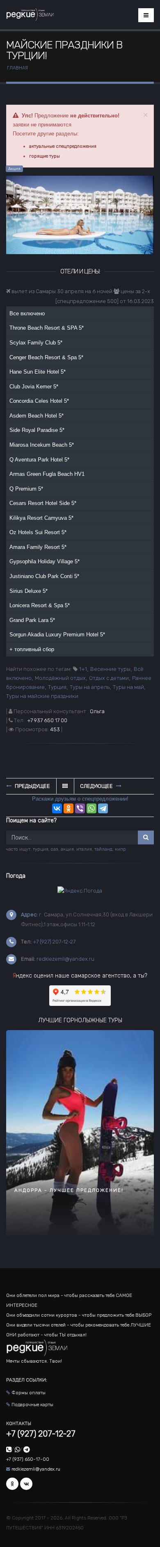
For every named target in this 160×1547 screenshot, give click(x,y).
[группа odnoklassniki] (12, 1484)
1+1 (83, 669)
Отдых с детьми (109, 678)
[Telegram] (103, 808)
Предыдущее (32, 786)
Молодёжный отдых (60, 678)
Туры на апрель (90, 687)
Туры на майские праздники (42, 696)
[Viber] (80, 808)
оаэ (54, 849)
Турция (57, 687)
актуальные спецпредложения (62, 146)
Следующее (97, 786)
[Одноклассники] (68, 808)
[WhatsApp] (91, 808)
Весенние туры (110, 669)
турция (40, 849)
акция (67, 849)
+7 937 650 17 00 (47, 720)
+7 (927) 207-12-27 (54, 942)
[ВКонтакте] (57, 808)
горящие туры (44, 156)
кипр (120, 849)
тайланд (103, 849)
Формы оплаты (28, 1393)
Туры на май (128, 687)
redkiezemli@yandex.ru (65, 959)
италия (84, 849)
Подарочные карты (32, 1404)
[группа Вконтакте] (26, 1484)
